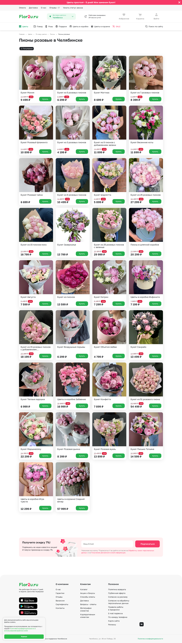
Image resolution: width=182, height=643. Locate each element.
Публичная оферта (116, 593)
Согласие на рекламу (118, 597)
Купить (45, 99)
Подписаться (148, 544)
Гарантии (60, 593)
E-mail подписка (115, 613)
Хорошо (24, 637)
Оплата (22, 8)
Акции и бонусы (87, 593)
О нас (43, 8)
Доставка (33, 8)
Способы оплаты (87, 597)
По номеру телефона (117, 617)
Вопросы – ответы (88, 604)
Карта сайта (113, 621)
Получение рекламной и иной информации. (108, 553)
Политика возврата (117, 589)
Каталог (83, 589)
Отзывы (54, 8)
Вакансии (60, 600)
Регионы (112, 624)
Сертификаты (62, 604)
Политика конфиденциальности (150, 639)
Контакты (60, 608)
